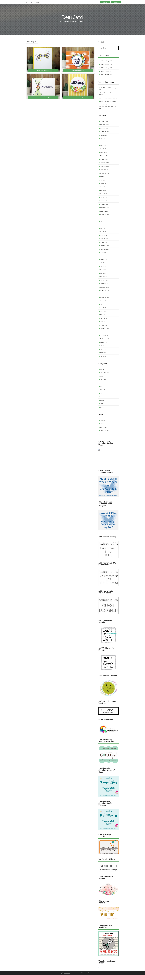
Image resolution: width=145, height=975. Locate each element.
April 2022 (103, 190)
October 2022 (104, 169)
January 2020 (103, 283)
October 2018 (104, 335)
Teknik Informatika (105, 98)
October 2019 (104, 294)
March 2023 (103, 152)
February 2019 (104, 321)
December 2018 (104, 328)
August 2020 (103, 259)
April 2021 (103, 232)
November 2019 (104, 290)
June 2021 (103, 225)
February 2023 (104, 156)
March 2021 (103, 235)
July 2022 (102, 180)
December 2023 (104, 121)
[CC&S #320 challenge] (78, 86)
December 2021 (104, 204)
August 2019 (103, 301)
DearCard (72, 17)
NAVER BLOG (105, 2)
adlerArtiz (103, 88)
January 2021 (103, 242)
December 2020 (104, 245)
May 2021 (103, 228)
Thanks (101, 94)
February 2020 (104, 280)
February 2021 (104, 238)
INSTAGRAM (116, 2)
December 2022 (104, 163)
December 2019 (104, 287)
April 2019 (103, 314)
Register (102, 420)
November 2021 (104, 207)
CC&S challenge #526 (106, 64)
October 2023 (104, 128)
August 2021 (103, 218)
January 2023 (103, 159)
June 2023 (103, 142)
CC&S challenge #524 (106, 71)
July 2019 (102, 304)
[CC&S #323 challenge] (43, 59)
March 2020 (103, 277)
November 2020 (104, 249)
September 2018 (104, 339)
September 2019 (104, 297)
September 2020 (104, 256)
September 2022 (104, 173)
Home (25, 2)
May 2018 (103, 352)
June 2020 (103, 266)
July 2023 (102, 138)
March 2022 (103, 194)
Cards (38, 2)
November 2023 (104, 124)
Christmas (103, 379)
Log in (102, 423)
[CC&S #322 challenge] (78, 59)
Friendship (103, 390)
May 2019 (103, 311)
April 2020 (103, 273)
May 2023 (103, 145)
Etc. (101, 386)
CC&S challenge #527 (106, 61)
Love (101, 393)
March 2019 (103, 318)
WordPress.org (104, 434)
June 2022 (103, 183)
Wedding (102, 403)
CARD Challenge (104, 372)
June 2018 (103, 349)
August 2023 (103, 135)
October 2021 (104, 211)
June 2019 (103, 308)
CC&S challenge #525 (106, 68)
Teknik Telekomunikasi (106, 93)
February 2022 (104, 197)
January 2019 (103, 325)
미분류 (102, 407)
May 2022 (103, 187)
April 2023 (103, 149)
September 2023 (104, 131)
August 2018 (103, 342)
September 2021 (104, 214)
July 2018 (102, 346)
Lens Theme (67, 973)
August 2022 (103, 176)
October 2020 (104, 252)
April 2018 (103, 356)
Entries (103, 427)
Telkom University (105, 101)
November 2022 (104, 166)
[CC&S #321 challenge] (43, 86)
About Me (31, 2)
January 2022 (103, 201)
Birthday (102, 369)
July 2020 (102, 263)
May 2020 (103, 270)
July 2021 (102, 221)
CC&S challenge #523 (106, 74)
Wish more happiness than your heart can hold (107, 106)
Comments (104, 430)
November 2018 (104, 332)
